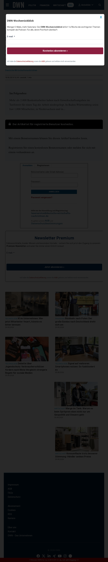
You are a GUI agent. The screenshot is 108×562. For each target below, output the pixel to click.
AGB (43, 61)
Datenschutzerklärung (24, 61)
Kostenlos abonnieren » (55, 50)
